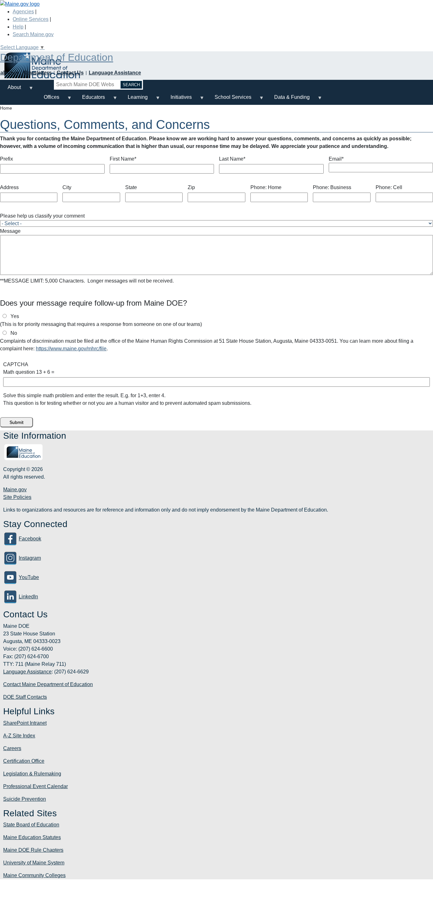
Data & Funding (288, 99)
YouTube (29, 577)
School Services (229, 99)
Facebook (30, 538)
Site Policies (17, 497)
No (13, 333)
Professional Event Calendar (35, 786)
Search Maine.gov (33, 34)
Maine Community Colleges (34, 875)
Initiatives (177, 99)
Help (18, 26)
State (131, 187)
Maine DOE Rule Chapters (33, 850)
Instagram (30, 558)
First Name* (123, 159)
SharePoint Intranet (25, 723)
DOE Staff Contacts (25, 697)
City (66, 187)
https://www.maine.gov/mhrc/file (71, 348)
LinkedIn (28, 596)
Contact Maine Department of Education (48, 684)
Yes (14, 316)
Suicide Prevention (24, 799)
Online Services (30, 19)
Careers (12, 748)
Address (9, 187)
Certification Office (23, 761)
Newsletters (37, 72)
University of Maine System (33, 862)
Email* (336, 159)
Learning (134, 99)
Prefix (6, 159)
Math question (19, 372)
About (10, 90)
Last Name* (232, 159)
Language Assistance (115, 72)
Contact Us (70, 72)
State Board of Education (31, 824)
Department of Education (56, 57)
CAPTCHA (15, 364)
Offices (47, 99)
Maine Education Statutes (32, 837)
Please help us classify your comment (42, 216)
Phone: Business (332, 187)
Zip (191, 187)
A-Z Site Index (19, 735)
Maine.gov (15, 489)
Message (10, 231)
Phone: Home (265, 187)
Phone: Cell (389, 187)
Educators (89, 99)
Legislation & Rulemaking (32, 773)
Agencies (23, 11)
